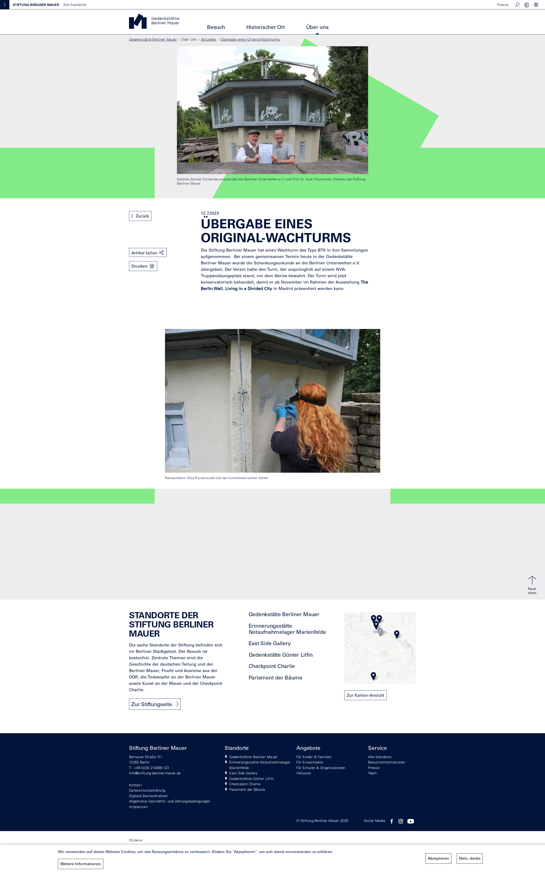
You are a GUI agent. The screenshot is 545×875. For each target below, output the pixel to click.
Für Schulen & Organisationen (320, 767)
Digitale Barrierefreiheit (148, 796)
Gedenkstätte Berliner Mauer (153, 39)
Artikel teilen (144, 252)
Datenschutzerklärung (147, 790)
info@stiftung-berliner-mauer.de (155, 773)
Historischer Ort (265, 27)
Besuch (216, 27)
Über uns (317, 27)
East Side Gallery (270, 643)
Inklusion (303, 773)
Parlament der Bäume (275, 677)
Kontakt (135, 785)
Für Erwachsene (309, 762)
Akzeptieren (438, 858)
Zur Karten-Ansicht (365, 695)
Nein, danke (469, 858)
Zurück (142, 216)
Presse (502, 4)
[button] (517, 4)
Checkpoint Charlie (272, 666)
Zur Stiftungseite (151, 704)
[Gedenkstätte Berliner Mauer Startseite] (154, 27)
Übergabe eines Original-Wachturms (250, 39)
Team (372, 773)
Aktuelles (208, 39)
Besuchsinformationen (386, 762)
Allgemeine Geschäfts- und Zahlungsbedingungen (169, 801)
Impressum (138, 806)
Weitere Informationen (80, 864)
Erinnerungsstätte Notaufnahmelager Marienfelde (287, 629)
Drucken (139, 266)
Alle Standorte (379, 757)
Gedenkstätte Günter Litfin (281, 655)
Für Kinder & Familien (313, 757)
